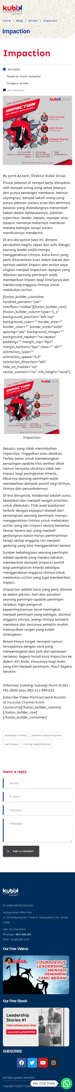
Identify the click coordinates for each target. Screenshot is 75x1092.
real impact (11, 744)
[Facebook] (22, 1063)
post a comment (23, 851)
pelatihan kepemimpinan (46, 735)
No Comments (16, 90)
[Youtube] (43, 1063)
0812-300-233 (23, 934)
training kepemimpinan (37, 744)
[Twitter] (32, 1063)
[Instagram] (53, 1063)
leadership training (16, 735)
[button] (66, 1083)
